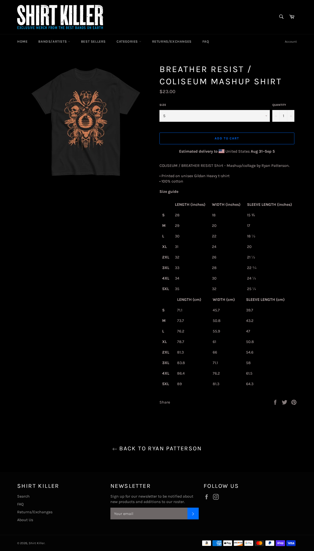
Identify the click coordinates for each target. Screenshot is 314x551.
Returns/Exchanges (172, 41)
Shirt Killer (37, 543)
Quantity (279, 105)
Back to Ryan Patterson (159, 448)
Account (291, 41)
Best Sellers (93, 41)
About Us (25, 519)
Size (162, 105)
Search (23, 496)
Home (22, 41)
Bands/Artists (53, 41)
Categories (128, 41)
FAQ (205, 41)
